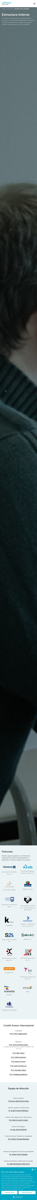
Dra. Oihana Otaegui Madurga (18, 1139)
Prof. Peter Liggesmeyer (18, 1034)
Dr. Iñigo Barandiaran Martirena (18, 1164)
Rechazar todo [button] (27, 1192)
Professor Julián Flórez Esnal (18, 1101)
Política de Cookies (18, 1189)
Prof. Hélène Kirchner (18, 1057)
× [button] (35, 1169)
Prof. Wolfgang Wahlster (18, 1074)
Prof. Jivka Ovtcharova (18, 1066)
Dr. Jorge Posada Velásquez (18, 1110)
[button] (18, 1197)
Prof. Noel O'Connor (18, 1061)
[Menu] (34, 4)
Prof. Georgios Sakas (18, 1070)
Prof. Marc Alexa (18, 1053)
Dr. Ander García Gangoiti (18, 1154)
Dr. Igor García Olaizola (18, 1129)
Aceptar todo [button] (9, 1192)
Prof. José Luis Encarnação (18, 1045)
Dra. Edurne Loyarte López (18, 1120)
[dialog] (18, 1183)
